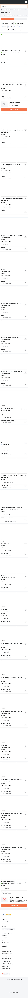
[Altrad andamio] (14, 433)
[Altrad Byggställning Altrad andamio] (14, 872)
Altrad (2, 442)
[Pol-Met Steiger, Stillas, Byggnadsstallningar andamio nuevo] (14, 120)
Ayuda (3, 923)
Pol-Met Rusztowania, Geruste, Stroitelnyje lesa (13, 84)
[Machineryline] (1, 10)
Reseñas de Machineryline (7, 955)
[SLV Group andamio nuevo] (14, 600)
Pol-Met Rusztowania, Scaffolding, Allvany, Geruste (14, 198)
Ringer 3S (3, 575)
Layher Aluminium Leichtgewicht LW (10, 50)
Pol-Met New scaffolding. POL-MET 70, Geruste (13, 371)
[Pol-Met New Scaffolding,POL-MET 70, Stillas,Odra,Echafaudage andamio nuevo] (14, 328)
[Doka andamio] (14, 532)
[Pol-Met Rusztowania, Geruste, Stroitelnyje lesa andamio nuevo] (14, 75)
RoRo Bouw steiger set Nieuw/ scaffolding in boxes (14, 475)
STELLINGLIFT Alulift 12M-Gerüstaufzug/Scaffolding (14, 408)
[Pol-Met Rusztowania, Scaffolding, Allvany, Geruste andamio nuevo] (14, 189)
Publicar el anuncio (14, 109)
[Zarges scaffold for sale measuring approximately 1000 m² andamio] (14, 498)
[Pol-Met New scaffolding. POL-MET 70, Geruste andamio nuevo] (14, 362)
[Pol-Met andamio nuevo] (14, 260)
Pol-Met (3, 269)
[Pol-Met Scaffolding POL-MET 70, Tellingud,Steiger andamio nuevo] (14, 226)
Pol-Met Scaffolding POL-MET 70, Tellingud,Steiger (14, 235)
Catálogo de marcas (6, 958)
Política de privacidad (6, 951)
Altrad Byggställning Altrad (8, 881)
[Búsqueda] (26, 6)
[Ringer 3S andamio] (14, 566)
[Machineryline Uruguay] (9, 2)
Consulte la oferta (14, 905)
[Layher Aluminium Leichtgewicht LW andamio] (14, 41)
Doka (2, 541)
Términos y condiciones (7, 948)
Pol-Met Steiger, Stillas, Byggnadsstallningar (12, 130)
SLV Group (4, 609)
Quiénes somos (5, 921)
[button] (26, 2)
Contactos (4, 926)
